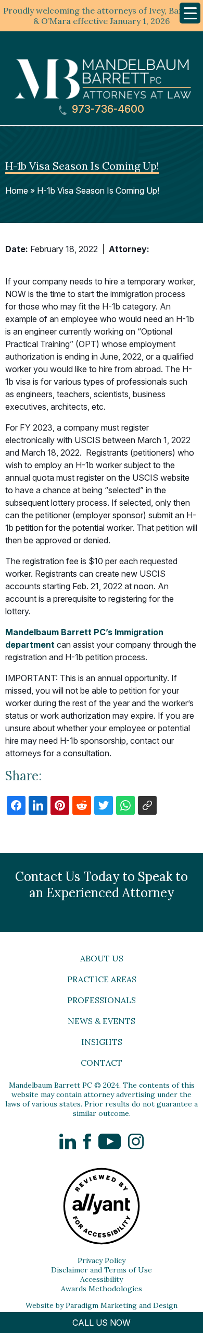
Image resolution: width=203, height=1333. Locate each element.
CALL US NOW (101, 1322)
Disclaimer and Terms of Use (101, 1270)
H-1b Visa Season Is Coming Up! (98, 190)
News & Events (101, 1021)
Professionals (101, 1000)
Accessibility (101, 1279)
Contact (101, 1062)
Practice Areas (101, 979)
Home (16, 190)
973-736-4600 (106, 109)
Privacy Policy (101, 1260)
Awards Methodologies (101, 1288)
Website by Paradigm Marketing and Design (101, 1305)
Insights (101, 1042)
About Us (101, 958)
